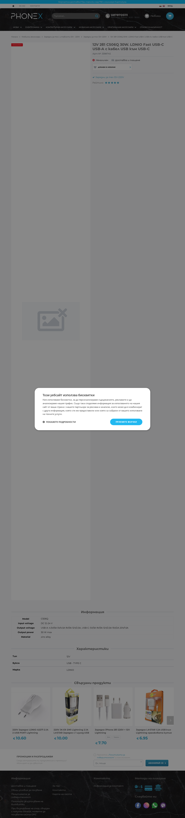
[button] (59, 422)
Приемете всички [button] (126, 421)
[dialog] (92, 409)
